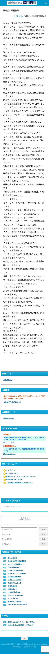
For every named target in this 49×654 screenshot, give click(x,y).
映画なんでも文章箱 (14, 580)
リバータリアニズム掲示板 (17, 573)
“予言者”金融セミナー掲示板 (17, 605)
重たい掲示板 (12, 558)
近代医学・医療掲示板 (15, 595)
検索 (43, 529)
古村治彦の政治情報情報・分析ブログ (20, 625)
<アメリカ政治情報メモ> (16, 564)
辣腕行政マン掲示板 (14, 601)
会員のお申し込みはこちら (12, 402)
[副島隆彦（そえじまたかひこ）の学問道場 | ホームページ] (22, 3)
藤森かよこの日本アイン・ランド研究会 (21, 622)
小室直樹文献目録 (14, 592)
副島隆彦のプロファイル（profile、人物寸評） (21, 476)
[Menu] (46, 3)
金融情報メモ (12, 589)
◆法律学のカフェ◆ (14, 583)
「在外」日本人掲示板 (15, 570)
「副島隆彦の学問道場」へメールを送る (19, 483)
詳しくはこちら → (9, 442)
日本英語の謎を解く (14, 577)
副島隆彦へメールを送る (14, 479)
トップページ (10, 470)
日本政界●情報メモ (14, 567)
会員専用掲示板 (8, 418)
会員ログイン (7, 380)
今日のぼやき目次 (12, 473)
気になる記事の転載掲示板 (17, 561)
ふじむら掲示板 (13, 598)
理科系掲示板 (12, 586)
